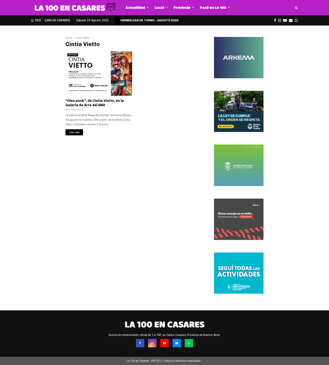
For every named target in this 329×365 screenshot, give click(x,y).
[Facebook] (140, 343)
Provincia (182, 7)
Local (159, 7)
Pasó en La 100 (213, 7)
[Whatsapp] (189, 343)
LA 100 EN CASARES (164, 324)
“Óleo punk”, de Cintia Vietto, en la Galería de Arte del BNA (94, 103)
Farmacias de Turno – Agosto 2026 (149, 20)
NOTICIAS (72, 55)
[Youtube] (164, 343)
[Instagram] (152, 343)
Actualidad (135, 7)
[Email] (176, 343)
